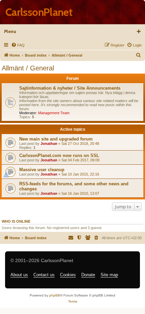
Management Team (53, 113)
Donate (88, 274)
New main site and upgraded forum (56, 139)
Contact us (44, 274)
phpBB (54, 295)
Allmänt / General (28, 68)
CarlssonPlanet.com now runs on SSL (59, 155)
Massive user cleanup (41, 169)
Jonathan (48, 144)
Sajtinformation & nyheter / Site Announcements (69, 88)
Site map (109, 274)
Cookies (68, 274)
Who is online (16, 221)
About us (19, 274)
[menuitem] (18, 45)
